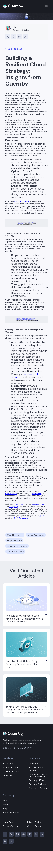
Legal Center (9, 822)
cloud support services (24, 376)
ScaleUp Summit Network (37, 768)
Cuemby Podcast (37, 784)
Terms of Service (11, 826)
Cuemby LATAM (37, 780)
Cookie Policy (34, 826)
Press (5, 805)
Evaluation (8, 763)
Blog (5, 808)
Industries (8, 775)
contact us (36, 493)
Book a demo (11, 493)
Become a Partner (38, 788)
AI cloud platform (21, 201)
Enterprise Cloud (11, 771)
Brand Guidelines (11, 812)
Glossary (33, 763)
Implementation (10, 767)
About (6, 801)
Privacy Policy (34, 822)
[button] (46, 6)
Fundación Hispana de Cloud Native (38, 775)
